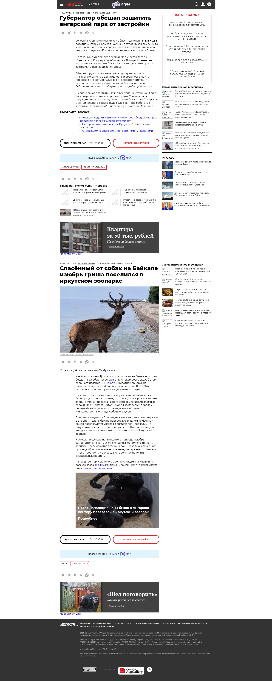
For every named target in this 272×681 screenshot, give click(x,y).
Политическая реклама (147, 624)
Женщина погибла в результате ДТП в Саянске (187, 61)
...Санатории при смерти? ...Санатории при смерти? (135, 191)
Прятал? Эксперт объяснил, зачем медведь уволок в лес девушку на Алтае (192, 104)
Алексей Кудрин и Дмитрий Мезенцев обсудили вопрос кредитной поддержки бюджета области (118, 119)
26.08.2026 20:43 (68, 263)
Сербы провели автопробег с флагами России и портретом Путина (192, 204)
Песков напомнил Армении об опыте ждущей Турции (192, 163)
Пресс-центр (169, 624)
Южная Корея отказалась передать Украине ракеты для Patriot (191, 194)
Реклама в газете (123, 624)
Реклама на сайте (102, 624)
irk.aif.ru (99, 464)
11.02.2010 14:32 (67, 13)
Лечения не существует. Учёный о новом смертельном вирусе (191, 123)
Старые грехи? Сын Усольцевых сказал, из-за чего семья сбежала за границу (193, 281)
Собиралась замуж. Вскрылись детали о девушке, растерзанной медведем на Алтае (191, 323)
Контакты (85, 624)
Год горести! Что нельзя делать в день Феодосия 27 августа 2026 (187, 23)
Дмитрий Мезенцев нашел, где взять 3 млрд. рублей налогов (88, 201)
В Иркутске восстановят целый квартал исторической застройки (89, 191)
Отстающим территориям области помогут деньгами (117, 130)
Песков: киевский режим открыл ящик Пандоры (190, 173)
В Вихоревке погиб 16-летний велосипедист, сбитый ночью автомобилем (187, 74)
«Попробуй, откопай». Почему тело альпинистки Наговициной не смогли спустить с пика (192, 145)
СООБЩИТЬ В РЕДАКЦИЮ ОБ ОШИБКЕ (97, 627)
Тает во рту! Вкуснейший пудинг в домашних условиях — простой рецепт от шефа (192, 302)
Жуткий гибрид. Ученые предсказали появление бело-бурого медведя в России (193, 93)
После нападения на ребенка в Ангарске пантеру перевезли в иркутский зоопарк (113, 510)
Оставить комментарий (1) (136, 143)
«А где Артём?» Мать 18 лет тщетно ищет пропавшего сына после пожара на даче (192, 114)
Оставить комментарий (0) (136, 539)
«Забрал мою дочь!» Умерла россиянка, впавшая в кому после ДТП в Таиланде (187, 36)
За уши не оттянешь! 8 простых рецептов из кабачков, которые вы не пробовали (193, 292)
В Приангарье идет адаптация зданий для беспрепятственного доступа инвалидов (89, 212)
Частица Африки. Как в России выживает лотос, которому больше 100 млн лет (192, 271)
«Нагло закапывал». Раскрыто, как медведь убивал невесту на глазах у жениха (193, 313)
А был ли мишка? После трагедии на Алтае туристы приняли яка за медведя (187, 49)
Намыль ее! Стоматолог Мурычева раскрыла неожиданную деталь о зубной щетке (192, 135)
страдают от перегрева (96, 468)
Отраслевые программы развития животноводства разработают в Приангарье (139, 202)
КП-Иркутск (108, 382)
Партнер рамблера (107, 669)
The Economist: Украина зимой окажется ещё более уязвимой (189, 184)
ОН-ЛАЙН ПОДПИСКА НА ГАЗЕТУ (192, 624)
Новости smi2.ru (70, 253)
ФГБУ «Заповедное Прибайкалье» (77, 354)
